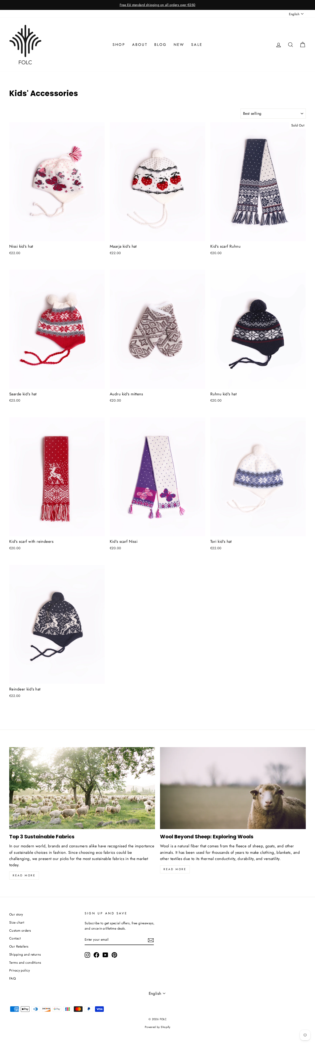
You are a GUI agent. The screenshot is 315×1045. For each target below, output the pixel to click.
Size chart (16, 922)
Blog (160, 44)
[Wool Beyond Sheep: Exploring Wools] (233, 788)
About (139, 44)
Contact (15, 938)
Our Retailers (19, 946)
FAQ (12, 978)
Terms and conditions (25, 962)
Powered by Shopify (157, 1027)
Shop (119, 44)
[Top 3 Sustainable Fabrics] (82, 788)
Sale (196, 44)
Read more (24, 875)
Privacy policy (19, 970)
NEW (179, 44)
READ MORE (174, 869)
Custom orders (20, 930)
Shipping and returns (25, 954)
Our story (16, 914)
